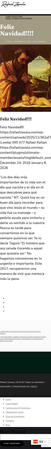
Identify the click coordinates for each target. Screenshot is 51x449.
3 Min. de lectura (14, 17)
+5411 (33, 386)
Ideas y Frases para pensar (19, 18)
